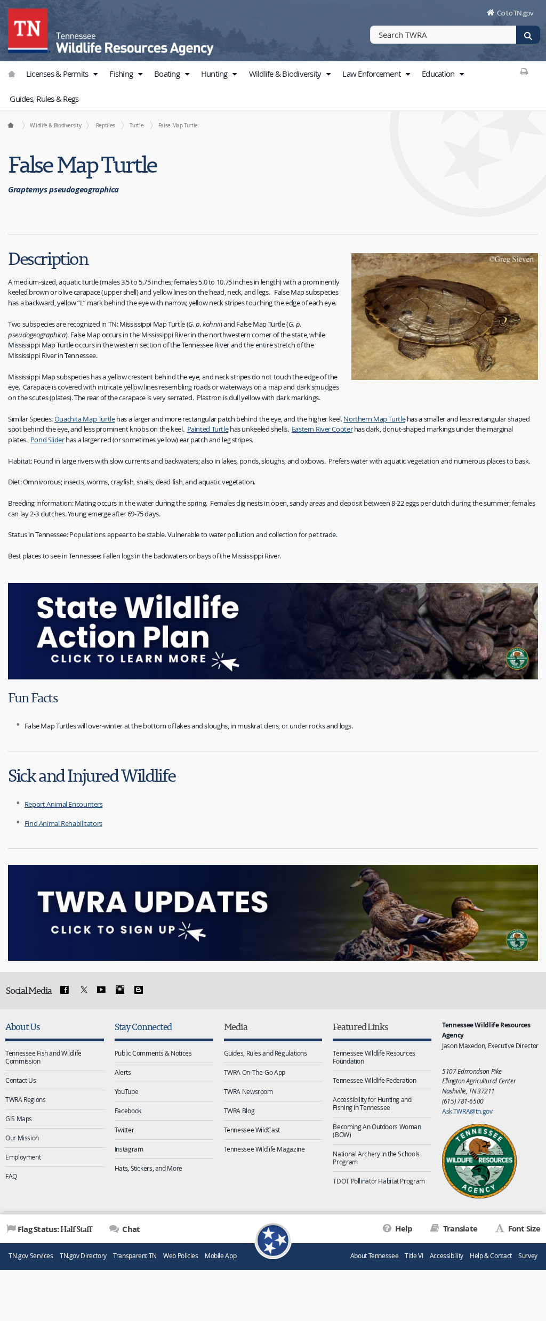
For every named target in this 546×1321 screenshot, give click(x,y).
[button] (95, 74)
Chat (130, 1229)
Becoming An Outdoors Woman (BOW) (377, 1130)
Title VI (414, 1255)
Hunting (215, 73)
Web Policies (180, 1255)
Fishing (121, 73)
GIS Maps (18, 1118)
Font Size (523, 1228)
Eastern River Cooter (322, 429)
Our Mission (22, 1137)
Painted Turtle (208, 429)
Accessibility (446, 1255)
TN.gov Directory (83, 1255)
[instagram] (120, 990)
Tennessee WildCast (252, 1129)
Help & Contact (491, 1255)
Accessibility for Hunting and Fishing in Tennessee (372, 1103)
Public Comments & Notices (153, 1053)
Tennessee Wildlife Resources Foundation (374, 1057)
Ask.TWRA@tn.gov (467, 1111)
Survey (527, 1255)
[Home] (10, 125)
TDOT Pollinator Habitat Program (378, 1181)
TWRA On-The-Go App (254, 1072)
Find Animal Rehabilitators (63, 823)
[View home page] (29, 29)
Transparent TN (135, 1255)
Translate (459, 1228)
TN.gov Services (31, 1255)
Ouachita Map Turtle (84, 419)
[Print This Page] (524, 71)
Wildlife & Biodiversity (286, 73)
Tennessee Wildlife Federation (374, 1080)
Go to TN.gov (515, 13)
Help (403, 1228)
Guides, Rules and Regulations (265, 1053)
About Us (22, 1026)
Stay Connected (143, 1026)
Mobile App (220, 1255)
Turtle (136, 125)
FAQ (11, 1176)
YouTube (126, 1091)
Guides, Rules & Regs (44, 98)
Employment (23, 1157)
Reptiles (105, 125)
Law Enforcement (372, 73)
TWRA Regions (25, 1099)
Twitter (124, 1129)
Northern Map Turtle (374, 419)
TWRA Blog (239, 1110)
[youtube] (101, 990)
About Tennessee (374, 1255)
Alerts (123, 1072)
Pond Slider (47, 439)
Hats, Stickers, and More (148, 1168)
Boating (167, 73)
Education (439, 73)
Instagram (129, 1149)
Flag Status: (55, 1228)
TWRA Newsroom (248, 1091)
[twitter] (83, 990)
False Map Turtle (178, 125)
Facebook (128, 1110)
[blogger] (138, 990)
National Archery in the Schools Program (376, 1157)
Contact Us (20, 1080)
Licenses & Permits (58, 73)
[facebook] (64, 990)
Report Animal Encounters (64, 804)
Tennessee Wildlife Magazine (264, 1149)
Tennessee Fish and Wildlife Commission (43, 1057)
